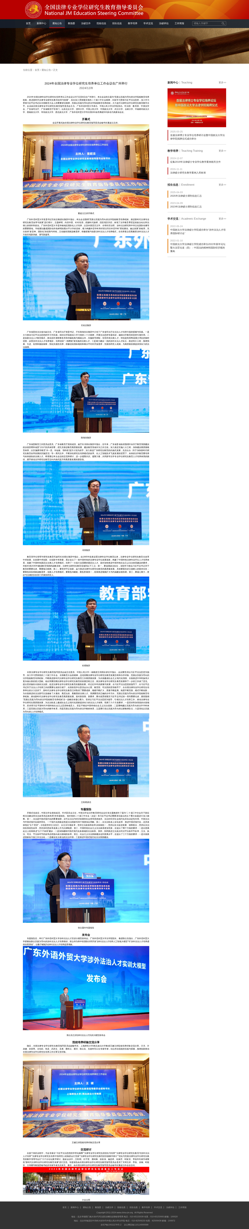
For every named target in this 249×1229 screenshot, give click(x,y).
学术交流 (148, 23)
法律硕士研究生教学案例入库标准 (188, 172)
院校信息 (101, 23)
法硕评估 (164, 23)
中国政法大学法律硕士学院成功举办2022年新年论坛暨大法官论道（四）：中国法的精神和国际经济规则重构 (197, 248)
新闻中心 (41, 23)
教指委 (71, 23)
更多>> (222, 82)
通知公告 (57, 23)
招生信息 (117, 23)
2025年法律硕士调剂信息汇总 (186, 195)
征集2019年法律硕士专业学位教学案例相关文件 (195, 161)
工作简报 (179, 23)
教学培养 (132, 23)
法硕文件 (86, 23)
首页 (28, 23)
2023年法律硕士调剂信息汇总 (186, 206)
